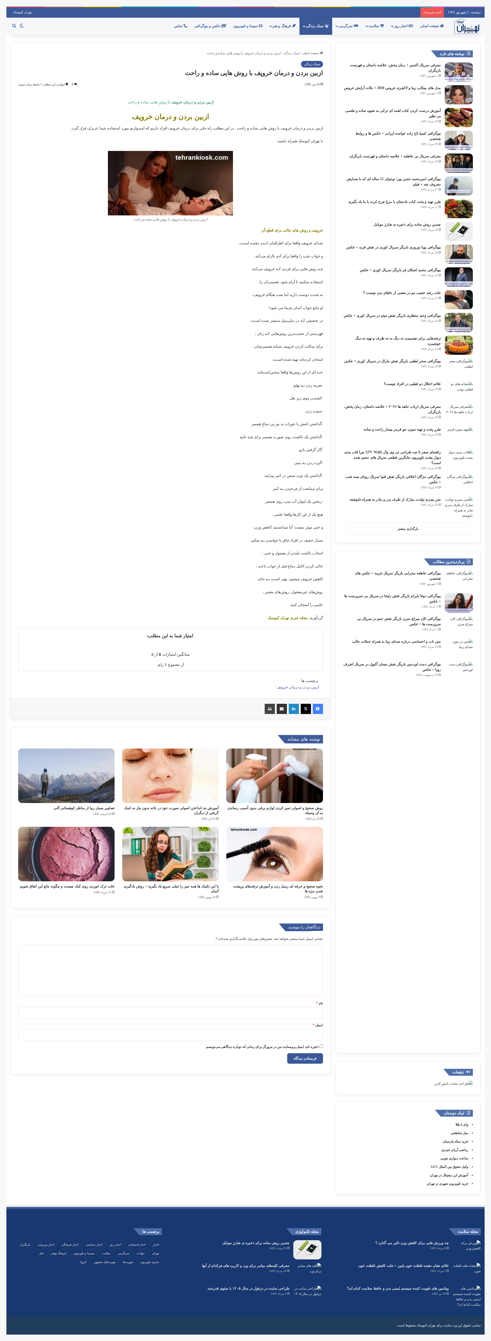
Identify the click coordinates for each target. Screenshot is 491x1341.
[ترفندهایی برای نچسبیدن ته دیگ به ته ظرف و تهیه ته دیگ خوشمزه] (459, 345)
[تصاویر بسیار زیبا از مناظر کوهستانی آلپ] (66, 776)
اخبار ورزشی (46, 1244)
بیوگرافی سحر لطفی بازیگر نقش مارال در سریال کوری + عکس (392, 361)
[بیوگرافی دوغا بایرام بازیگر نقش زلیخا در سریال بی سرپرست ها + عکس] (459, 602)
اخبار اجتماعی (137, 1244)
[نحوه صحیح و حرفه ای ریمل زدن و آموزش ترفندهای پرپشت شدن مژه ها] (274, 854)
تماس (179, 26)
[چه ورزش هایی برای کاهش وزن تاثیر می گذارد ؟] (467, 1249)
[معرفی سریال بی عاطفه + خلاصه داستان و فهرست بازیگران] (459, 163)
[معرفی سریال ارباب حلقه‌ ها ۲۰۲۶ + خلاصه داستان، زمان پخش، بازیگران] (459, 413)
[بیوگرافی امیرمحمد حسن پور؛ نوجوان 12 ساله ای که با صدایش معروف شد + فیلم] (459, 185)
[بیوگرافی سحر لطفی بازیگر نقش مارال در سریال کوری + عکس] (459, 368)
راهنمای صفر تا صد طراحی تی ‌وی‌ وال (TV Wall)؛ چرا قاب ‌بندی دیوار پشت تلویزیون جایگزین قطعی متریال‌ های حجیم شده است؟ (392, 457)
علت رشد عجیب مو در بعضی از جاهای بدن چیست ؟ (402, 293)
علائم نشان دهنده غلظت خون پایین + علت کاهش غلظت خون (403, 1266)
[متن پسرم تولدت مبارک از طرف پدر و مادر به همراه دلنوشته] (459, 507)
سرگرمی (346, 26)
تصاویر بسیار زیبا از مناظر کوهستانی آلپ (84, 808)
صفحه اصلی (430, 26)
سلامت (374, 26)
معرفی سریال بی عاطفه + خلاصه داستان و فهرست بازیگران (395, 156)
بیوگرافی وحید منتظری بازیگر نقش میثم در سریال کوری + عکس (392, 315)
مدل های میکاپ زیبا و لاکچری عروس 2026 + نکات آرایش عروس (392, 88)
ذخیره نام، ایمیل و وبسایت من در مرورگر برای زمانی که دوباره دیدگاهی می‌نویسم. (262, 1047)
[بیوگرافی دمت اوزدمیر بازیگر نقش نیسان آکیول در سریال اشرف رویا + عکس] (459, 853)
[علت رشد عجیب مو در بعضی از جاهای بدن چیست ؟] (459, 299)
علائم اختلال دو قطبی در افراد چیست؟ (412, 384)
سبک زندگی (315, 26)
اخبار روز (401, 26)
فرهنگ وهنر (58, 1253)
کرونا (83, 1262)
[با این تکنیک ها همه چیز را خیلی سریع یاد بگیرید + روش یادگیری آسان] (170, 854)
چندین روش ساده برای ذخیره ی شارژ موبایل (407, 224)
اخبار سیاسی (94, 1244)
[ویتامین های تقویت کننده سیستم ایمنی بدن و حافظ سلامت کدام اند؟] (467, 1296)
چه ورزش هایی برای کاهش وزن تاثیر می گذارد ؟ (412, 1243)
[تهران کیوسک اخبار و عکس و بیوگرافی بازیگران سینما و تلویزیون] (467, 26)
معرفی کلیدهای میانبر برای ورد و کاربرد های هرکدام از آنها (245, 1266)
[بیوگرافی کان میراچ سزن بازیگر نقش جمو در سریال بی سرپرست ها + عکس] (459, 625)
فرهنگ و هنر (282, 26)
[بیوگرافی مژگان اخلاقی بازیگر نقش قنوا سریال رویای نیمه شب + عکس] (459, 483)
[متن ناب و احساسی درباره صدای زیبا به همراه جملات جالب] (459, 648)
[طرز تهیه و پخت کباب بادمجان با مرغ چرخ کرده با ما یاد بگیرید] (459, 208)
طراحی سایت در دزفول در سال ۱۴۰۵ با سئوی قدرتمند (248, 1288)
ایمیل (318, 1025)
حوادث (141, 1253)
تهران (155, 1253)
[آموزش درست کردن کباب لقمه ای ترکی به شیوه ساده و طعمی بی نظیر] (459, 117)
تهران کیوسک (22, 12)
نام (319, 1003)
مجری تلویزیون (149, 1262)
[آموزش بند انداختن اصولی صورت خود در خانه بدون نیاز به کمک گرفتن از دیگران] (170, 776)
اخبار (156, 1244)
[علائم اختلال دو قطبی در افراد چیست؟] (459, 390)
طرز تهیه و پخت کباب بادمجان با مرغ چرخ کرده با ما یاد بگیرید (394, 202)
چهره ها (128, 1262)
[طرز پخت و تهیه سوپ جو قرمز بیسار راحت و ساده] (459, 436)
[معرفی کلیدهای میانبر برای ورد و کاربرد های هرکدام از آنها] (307, 1272)
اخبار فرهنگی (70, 1244)
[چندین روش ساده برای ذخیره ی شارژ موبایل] (459, 231)
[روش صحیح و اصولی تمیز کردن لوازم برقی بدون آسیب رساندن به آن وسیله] (274, 776)
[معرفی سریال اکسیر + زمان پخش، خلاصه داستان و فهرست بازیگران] (459, 72)
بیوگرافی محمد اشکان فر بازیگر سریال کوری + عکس (400, 270)
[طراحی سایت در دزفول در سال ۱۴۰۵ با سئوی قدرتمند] (307, 1295)
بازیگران (25, 1244)
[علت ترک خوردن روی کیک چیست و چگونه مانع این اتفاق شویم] (66, 854)
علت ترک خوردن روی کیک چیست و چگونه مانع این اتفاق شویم (67, 886)
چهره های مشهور (105, 1262)
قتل (41, 1253)
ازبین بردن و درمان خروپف (298, 687)
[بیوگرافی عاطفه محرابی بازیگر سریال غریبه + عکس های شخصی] (459, 580)
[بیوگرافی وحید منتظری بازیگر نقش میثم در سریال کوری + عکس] (459, 322)
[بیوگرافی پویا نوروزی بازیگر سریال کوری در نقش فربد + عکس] (459, 254)
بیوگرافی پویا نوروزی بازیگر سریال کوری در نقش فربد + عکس (393, 247)
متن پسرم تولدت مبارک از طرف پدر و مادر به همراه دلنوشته (395, 499)
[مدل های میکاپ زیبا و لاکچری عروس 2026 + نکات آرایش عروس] (459, 94)
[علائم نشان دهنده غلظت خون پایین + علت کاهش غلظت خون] (467, 1272)
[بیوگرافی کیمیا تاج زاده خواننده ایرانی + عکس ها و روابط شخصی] (459, 140)
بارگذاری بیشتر (408, 529)
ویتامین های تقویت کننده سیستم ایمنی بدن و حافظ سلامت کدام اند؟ (398, 1288)
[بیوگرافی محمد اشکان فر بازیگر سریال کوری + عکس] (459, 277)
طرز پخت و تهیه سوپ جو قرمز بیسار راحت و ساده (402, 429)
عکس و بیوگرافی (207, 26)
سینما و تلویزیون (246, 26)
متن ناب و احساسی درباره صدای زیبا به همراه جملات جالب (396, 641)
